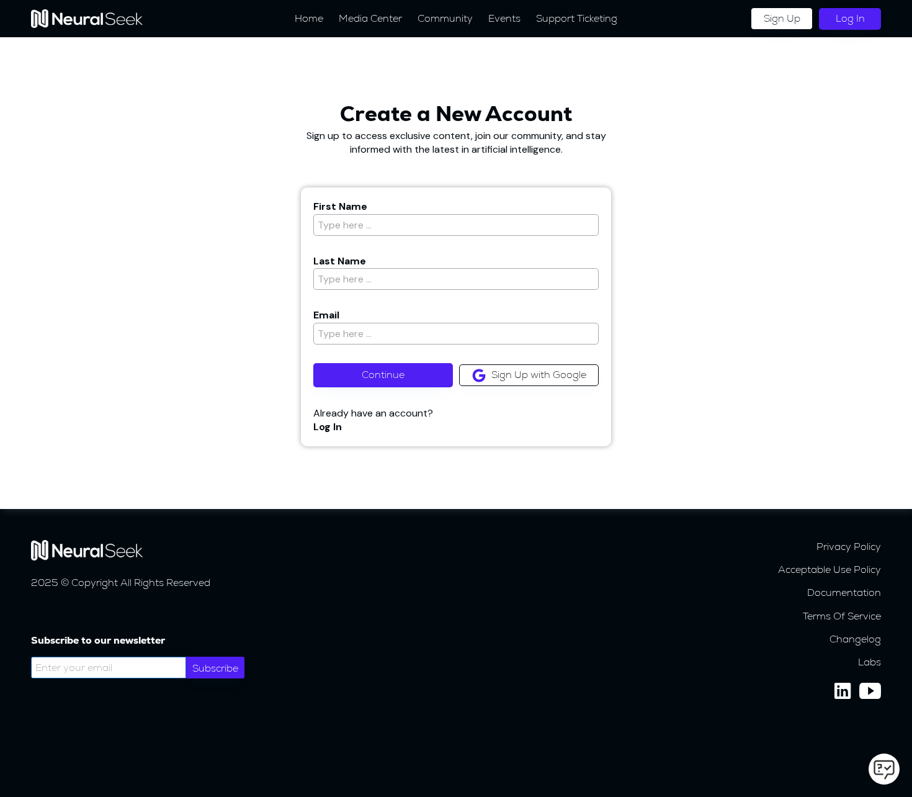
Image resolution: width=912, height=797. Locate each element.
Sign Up (782, 18)
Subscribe (215, 668)
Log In (850, 18)
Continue (383, 374)
